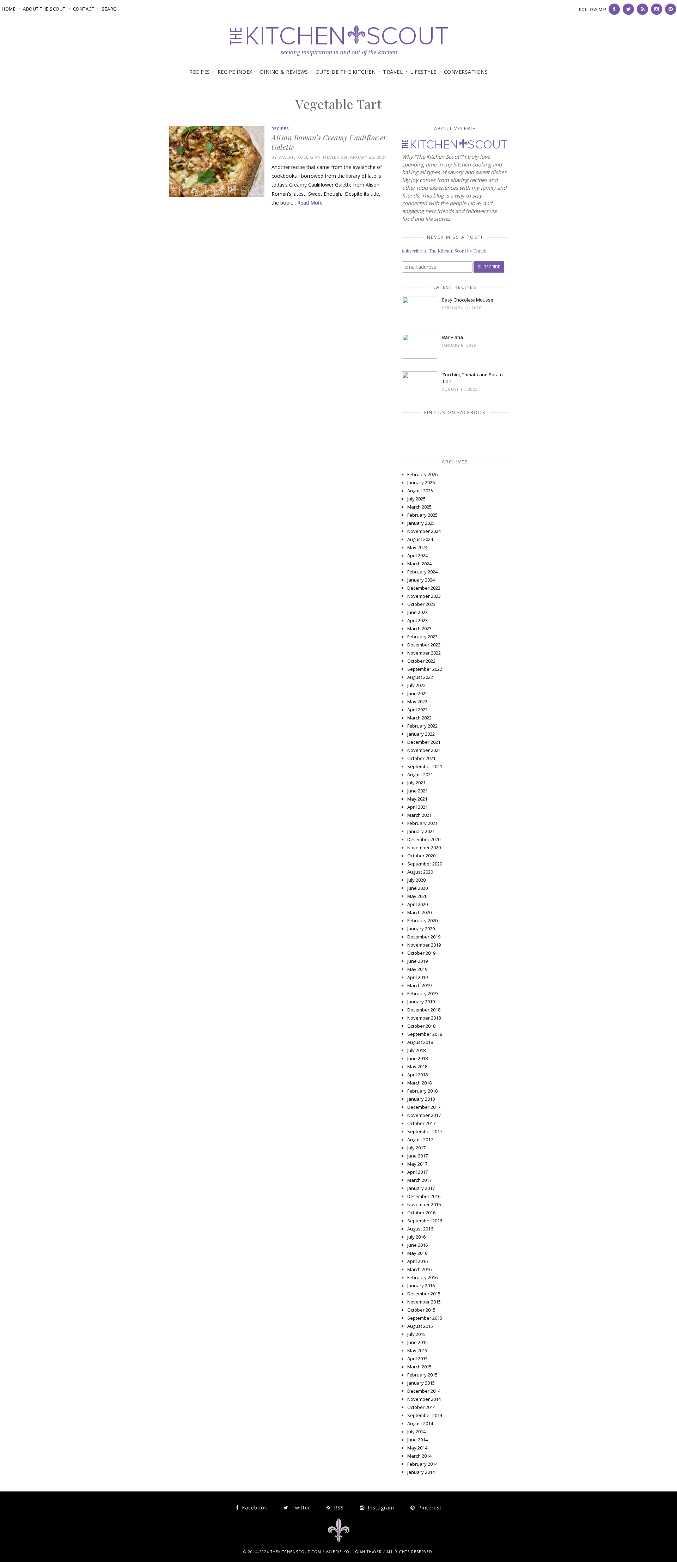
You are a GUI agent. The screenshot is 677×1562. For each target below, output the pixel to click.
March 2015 (419, 1366)
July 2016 (416, 1237)
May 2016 (417, 1253)
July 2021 (416, 782)
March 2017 (419, 1180)
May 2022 (417, 701)
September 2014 (424, 1415)
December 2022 (423, 645)
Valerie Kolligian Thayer (309, 157)
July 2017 (416, 1147)
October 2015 (421, 1310)
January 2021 (421, 831)
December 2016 (423, 1196)
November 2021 (424, 750)
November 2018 (424, 1018)
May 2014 (417, 1448)
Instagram (380, 1507)
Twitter (300, 1507)
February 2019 (422, 993)
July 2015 (416, 1334)
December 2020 (423, 839)
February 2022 (422, 726)
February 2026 (422, 474)
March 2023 (419, 628)
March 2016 (419, 1269)
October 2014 (421, 1407)
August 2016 (420, 1229)
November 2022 (424, 653)
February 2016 (422, 1277)
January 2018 (421, 1099)
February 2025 (422, 515)
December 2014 (423, 1391)
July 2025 (416, 499)
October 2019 (421, 953)
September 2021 (424, 766)
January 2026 (421, 482)
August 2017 (420, 1139)
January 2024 (421, 580)
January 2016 (421, 1285)
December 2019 (423, 937)
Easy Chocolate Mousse (467, 300)
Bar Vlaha (452, 337)
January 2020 (421, 928)
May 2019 (417, 969)
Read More (310, 202)
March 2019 (419, 985)
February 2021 (422, 823)
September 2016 (424, 1220)
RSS (338, 1507)
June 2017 (417, 1156)
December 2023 (423, 588)
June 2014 (417, 1439)
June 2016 (417, 1245)
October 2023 (421, 604)
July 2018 (416, 1050)
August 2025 (420, 490)
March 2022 (419, 718)
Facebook (253, 1507)
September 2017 (424, 1131)
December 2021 (423, 742)
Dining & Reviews (284, 71)
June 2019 (417, 961)
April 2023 (417, 620)
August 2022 (420, 677)
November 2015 (424, 1302)
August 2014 (420, 1423)
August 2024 (420, 539)
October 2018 (421, 1026)
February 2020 (422, 920)
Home (9, 9)
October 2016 (421, 1212)
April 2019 (417, 977)
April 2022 (417, 709)
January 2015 (421, 1383)
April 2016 (417, 1261)
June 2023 (417, 612)
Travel (393, 71)
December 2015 (423, 1293)
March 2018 (419, 1083)
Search (111, 9)
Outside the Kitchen (346, 71)
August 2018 (420, 1042)
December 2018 (423, 1010)
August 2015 (420, 1326)
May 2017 (417, 1164)
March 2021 (419, 815)
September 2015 (424, 1318)
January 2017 (421, 1188)
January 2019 (421, 1001)
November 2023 (424, 596)
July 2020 (416, 880)
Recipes (199, 71)
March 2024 (419, 563)
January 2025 (421, 523)
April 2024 (417, 555)
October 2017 (421, 1123)
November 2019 (424, 945)
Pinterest (429, 1507)
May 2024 (417, 547)
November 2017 (424, 1115)
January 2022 (421, 734)
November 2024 (424, 531)
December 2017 (423, 1107)
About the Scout (44, 9)
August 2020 (420, 872)
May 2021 (417, 799)
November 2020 (424, 847)
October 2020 (421, 855)
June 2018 (417, 1058)
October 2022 (421, 661)
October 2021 (421, 758)
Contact (83, 9)
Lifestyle (423, 71)
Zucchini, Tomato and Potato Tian (472, 377)
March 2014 (419, 1456)
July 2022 (416, 685)
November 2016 (424, 1204)
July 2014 (416, 1431)
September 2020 (424, 864)
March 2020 (419, 912)
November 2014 (424, 1399)
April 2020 (417, 904)
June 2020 (417, 888)
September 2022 (424, 669)
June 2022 (417, 693)
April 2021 (417, 807)
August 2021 (420, 774)
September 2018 (424, 1034)
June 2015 (417, 1342)
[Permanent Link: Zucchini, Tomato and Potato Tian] (419, 394)
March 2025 (419, 507)
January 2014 (421, 1472)
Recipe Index (235, 71)
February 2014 (422, 1464)
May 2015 (417, 1350)
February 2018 (422, 1091)
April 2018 (417, 1074)
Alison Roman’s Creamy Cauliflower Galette (329, 142)
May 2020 (417, 896)
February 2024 (422, 572)
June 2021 (417, 791)
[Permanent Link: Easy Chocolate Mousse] (419, 319)
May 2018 (417, 1066)
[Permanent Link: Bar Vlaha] (419, 357)
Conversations (466, 71)
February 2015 (422, 1375)
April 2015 (417, 1358)
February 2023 (422, 636)
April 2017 (417, 1172)
